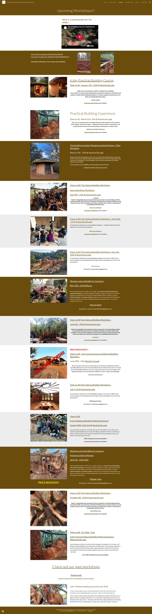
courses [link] (121, 2)
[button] (150, 2)
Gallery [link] (137, 2)
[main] (76, 10)
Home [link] (105, 2)
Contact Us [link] (144, 2)
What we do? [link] (113, 2)
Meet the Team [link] (129, 2)
